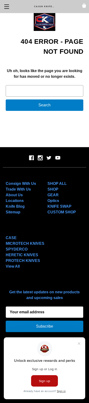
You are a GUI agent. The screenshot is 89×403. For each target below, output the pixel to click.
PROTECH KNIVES (23, 261)
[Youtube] (57, 157)
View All (13, 266)
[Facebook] (31, 157)
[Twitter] (49, 157)
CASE (11, 238)
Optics (53, 201)
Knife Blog (15, 206)
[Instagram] (40, 157)
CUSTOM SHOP (61, 212)
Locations (15, 201)
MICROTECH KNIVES (25, 243)
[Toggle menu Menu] (6, 6)
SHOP (52, 189)
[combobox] (44, 91)
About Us (14, 195)
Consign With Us (21, 184)
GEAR (53, 195)
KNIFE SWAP (59, 206)
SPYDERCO (17, 249)
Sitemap (13, 212)
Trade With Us (18, 189)
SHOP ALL (57, 184)
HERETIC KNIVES (22, 255)
